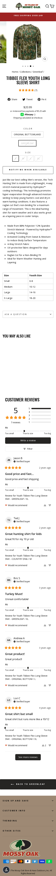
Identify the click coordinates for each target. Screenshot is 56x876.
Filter (30, 448)
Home (15, 71)
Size (28, 152)
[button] (40, 408)
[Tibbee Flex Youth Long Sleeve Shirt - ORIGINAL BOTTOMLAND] (4, 381)
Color (28, 128)
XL (38, 158)
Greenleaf (38, 71)
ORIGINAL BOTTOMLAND (27, 134)
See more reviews (28, 757)
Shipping (17, 117)
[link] (28, 90)
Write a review (28, 440)
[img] (22, 461)
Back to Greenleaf (30, 784)
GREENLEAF (27, 143)
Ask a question (16, 314)
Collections (25, 71)
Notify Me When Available (28, 169)
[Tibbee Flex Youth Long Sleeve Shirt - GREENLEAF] (8, 381)
